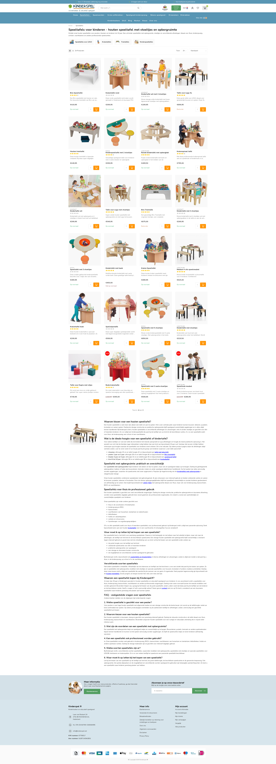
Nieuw (144, 21)
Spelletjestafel (112, 327)
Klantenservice (92, 691)
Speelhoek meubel (184, 386)
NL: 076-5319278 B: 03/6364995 (84, 725)
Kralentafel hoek (77, 327)
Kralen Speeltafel (148, 268)
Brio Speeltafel (76, 93)
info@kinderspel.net (80, 731)
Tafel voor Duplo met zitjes (81, 385)
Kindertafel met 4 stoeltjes (188, 211)
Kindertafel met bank (114, 268)
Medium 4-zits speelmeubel (188, 269)
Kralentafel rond (112, 93)
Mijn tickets (179, 716)
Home (75, 15)
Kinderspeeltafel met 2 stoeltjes (119, 153)
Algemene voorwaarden (148, 729)
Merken (137, 21)
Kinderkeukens (114, 21)
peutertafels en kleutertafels (141, 557)
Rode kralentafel (112, 385)
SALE (124, 21)
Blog (130, 21)
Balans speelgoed (158, 15)
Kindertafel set (76, 211)
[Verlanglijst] (198, 8)
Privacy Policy (144, 736)
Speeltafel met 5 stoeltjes (152, 328)
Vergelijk (178, 723)
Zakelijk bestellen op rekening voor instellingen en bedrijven (152, 721)
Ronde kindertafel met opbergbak (155, 153)
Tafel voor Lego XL (184, 93)
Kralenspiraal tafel (184, 151)
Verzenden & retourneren (148, 713)
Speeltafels (84, 15)
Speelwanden (98, 15)
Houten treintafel (77, 151)
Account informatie (181, 709)
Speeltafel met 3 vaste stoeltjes (154, 386)
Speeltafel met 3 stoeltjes (81, 269)
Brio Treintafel (147, 210)
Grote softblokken (115, 15)
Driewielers (173, 15)
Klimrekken (185, 15)
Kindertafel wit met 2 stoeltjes (153, 94)
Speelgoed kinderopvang (136, 15)
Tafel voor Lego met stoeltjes (118, 210)
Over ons (153, 21)
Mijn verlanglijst (180, 720)
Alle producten (180, 727)
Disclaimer (143, 733)
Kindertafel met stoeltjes (187, 328)
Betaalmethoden (145, 716)
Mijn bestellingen (181, 713)
